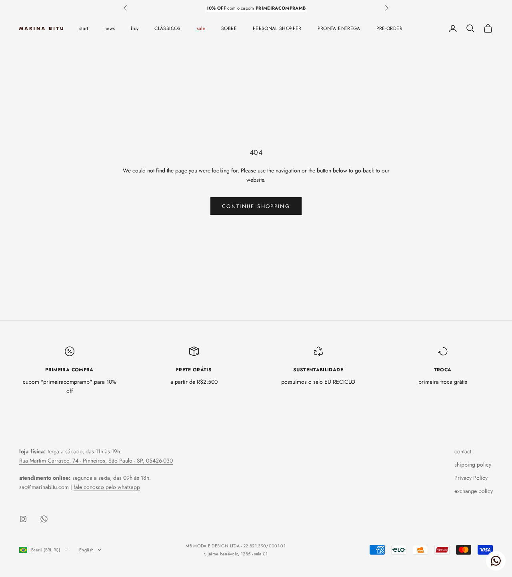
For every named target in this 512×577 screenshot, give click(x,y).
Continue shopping (256, 206)
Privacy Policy (471, 478)
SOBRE (229, 28)
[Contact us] (496, 561)
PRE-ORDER (389, 28)
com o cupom (256, 8)
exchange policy (473, 491)
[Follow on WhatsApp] (44, 519)
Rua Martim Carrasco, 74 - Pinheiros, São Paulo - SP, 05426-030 (96, 461)
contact (462, 451)
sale (201, 28)
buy (134, 28)
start (83, 28)
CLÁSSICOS (167, 28)
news (109, 28)
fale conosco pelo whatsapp (107, 487)
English (86, 550)
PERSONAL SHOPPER (277, 28)
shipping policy (472, 465)
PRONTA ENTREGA (339, 28)
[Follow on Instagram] (23, 519)
